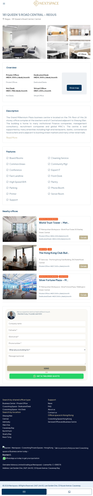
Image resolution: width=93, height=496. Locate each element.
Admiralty (6, 422)
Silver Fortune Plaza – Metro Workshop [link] (54, 280)
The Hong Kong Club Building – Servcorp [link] (54, 252)
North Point (7, 431)
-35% (49, 249)
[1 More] (79, 50)
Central (5, 419)
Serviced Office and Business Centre (62, 422)
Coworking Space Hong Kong (60, 419)
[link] (20, 229)
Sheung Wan (7, 416)
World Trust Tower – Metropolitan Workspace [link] (54, 222)
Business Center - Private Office (15, 403)
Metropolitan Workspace (48, 219)
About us (51, 409)
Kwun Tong (7, 437)
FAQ (49, 406)
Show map (74, 88)
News (50, 403)
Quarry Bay (7, 434)
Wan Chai (6, 425)
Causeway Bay (8, 428)
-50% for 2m (63, 276)
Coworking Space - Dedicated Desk (17, 406)
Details (84, 237)
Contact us (52, 412)
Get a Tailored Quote (48, 376)
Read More (11, 137)
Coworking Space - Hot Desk (14, 409)
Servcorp (42, 249)
